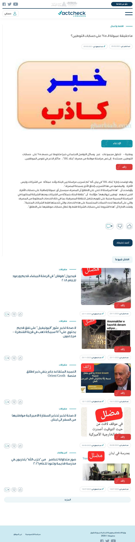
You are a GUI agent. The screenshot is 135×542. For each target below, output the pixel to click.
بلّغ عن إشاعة (121, 4)
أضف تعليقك (123, 242)
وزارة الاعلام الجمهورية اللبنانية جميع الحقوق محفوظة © (108, 534)
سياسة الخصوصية (32, 534)
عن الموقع (18, 534)
